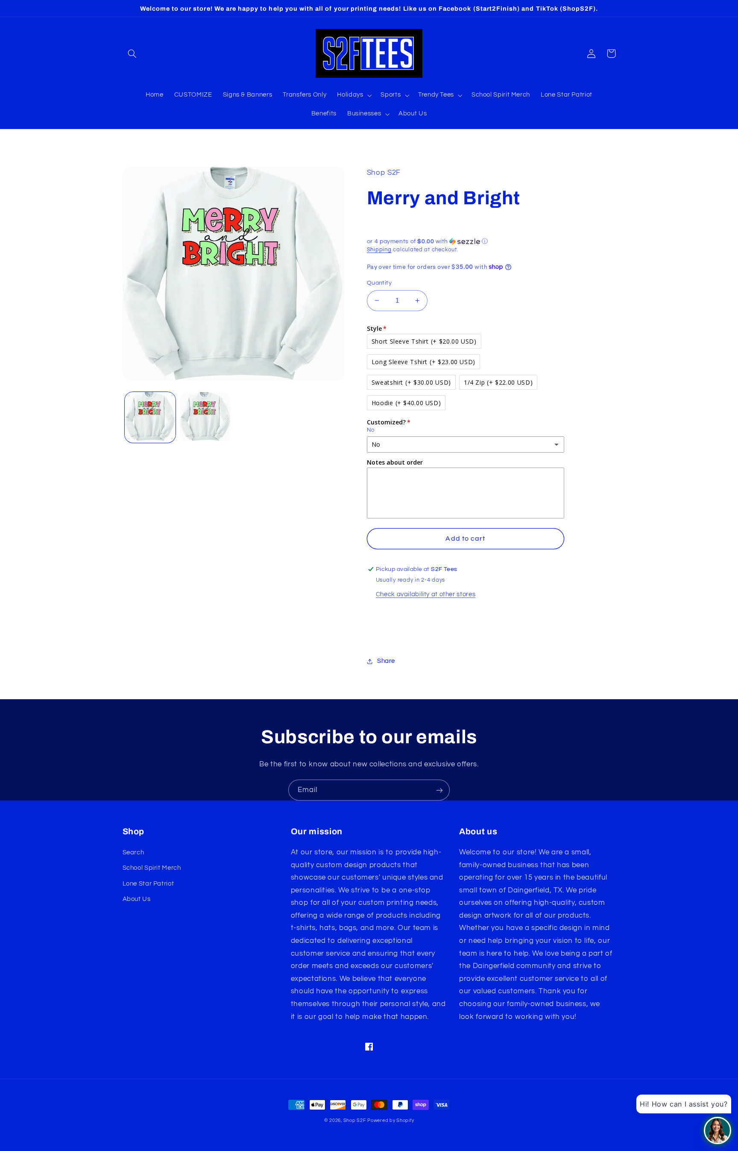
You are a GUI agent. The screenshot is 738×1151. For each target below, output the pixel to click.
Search (133, 852)
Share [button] (386, 661)
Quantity (379, 283)
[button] (132, 53)
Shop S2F (354, 1120)
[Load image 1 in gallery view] (150, 417)
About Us (137, 899)
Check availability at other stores (425, 594)
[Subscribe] (439, 790)
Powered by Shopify (390, 1120)
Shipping (379, 250)
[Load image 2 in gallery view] (205, 417)
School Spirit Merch (152, 868)
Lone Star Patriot (148, 883)
